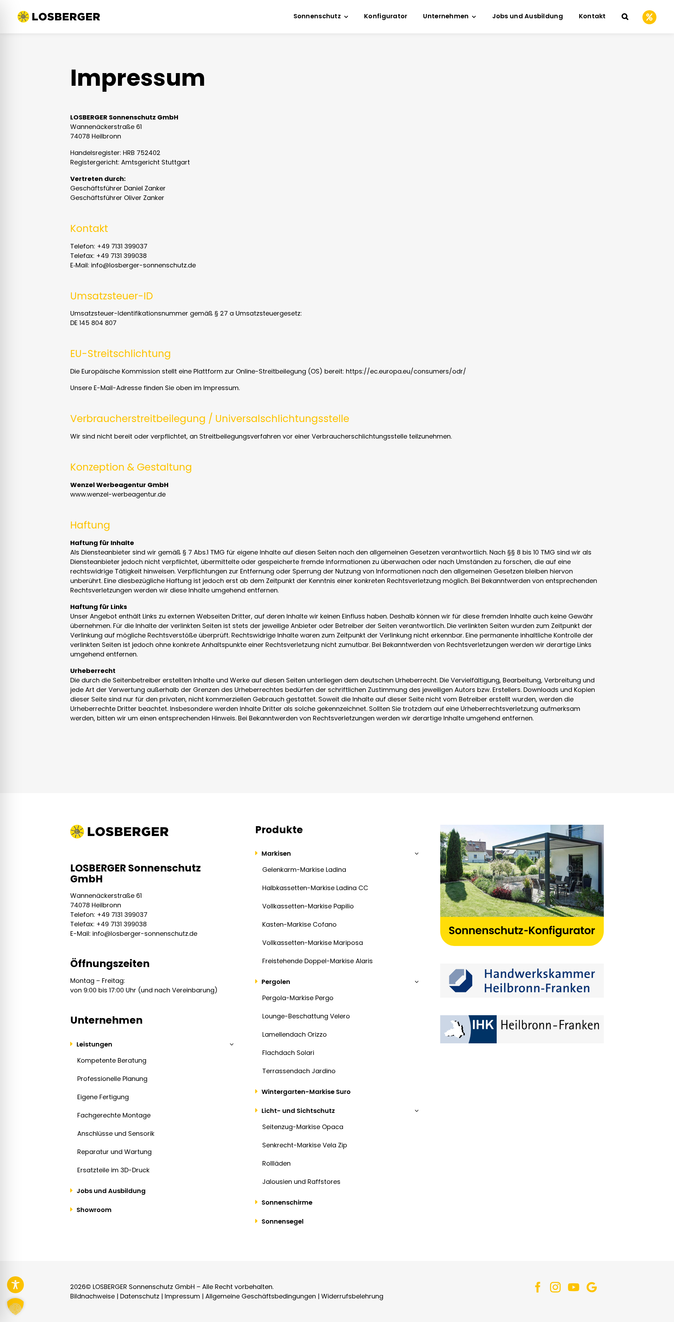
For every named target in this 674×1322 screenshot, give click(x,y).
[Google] (592, 1287)
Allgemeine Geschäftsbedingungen (260, 1296)
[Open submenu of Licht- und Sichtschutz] (415, 1110)
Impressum (182, 1296)
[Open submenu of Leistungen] (230, 1044)
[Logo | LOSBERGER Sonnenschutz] (59, 13)
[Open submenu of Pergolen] (415, 981)
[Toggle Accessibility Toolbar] (15, 1285)
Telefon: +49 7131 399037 (108, 246)
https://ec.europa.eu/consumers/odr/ (406, 371)
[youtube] (574, 1287)
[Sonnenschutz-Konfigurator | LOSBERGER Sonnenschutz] (522, 827)
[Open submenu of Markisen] (415, 853)
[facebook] (538, 1287)
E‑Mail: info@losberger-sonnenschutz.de (133, 265)
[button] (625, 17)
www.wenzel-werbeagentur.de (118, 494)
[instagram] (555, 1287)
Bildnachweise (92, 1296)
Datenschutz (139, 1296)
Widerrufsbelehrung (352, 1296)
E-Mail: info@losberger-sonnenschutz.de (133, 933)
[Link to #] (649, 17)
